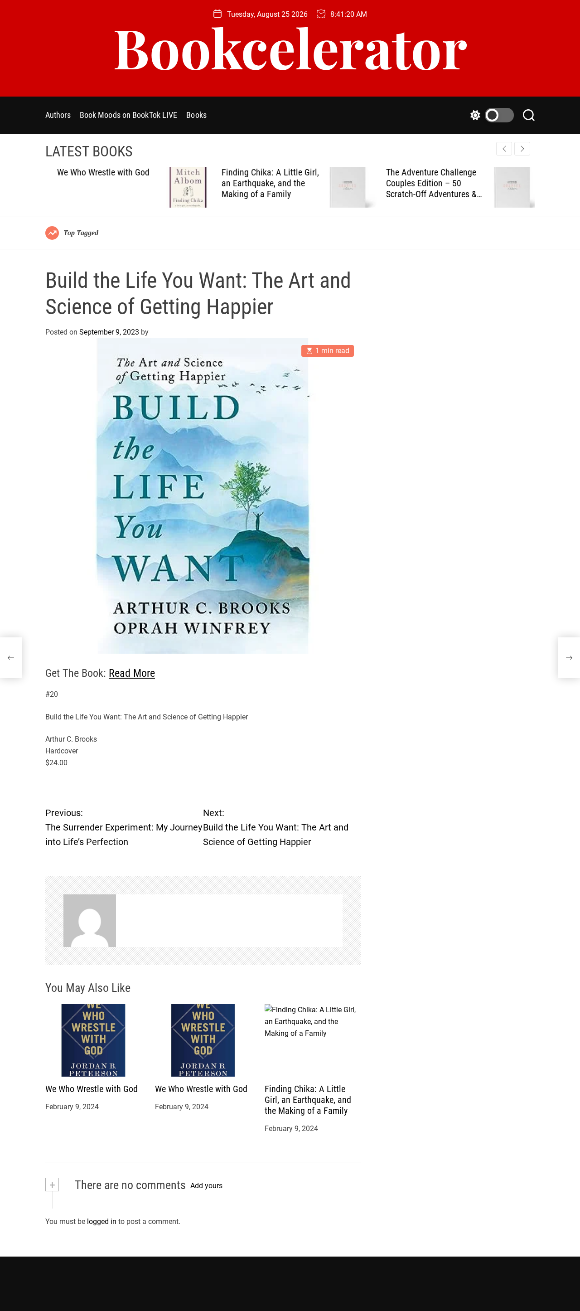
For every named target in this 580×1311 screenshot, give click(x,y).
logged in (101, 1221)
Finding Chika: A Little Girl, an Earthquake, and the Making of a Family (154, 183)
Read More (132, 673)
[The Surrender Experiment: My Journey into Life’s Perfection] (11, 657)
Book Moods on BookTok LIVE (129, 115)
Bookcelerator (290, 46)
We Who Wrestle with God (91, 1088)
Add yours (206, 1185)
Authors (58, 115)
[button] (522, 148)
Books (196, 115)
